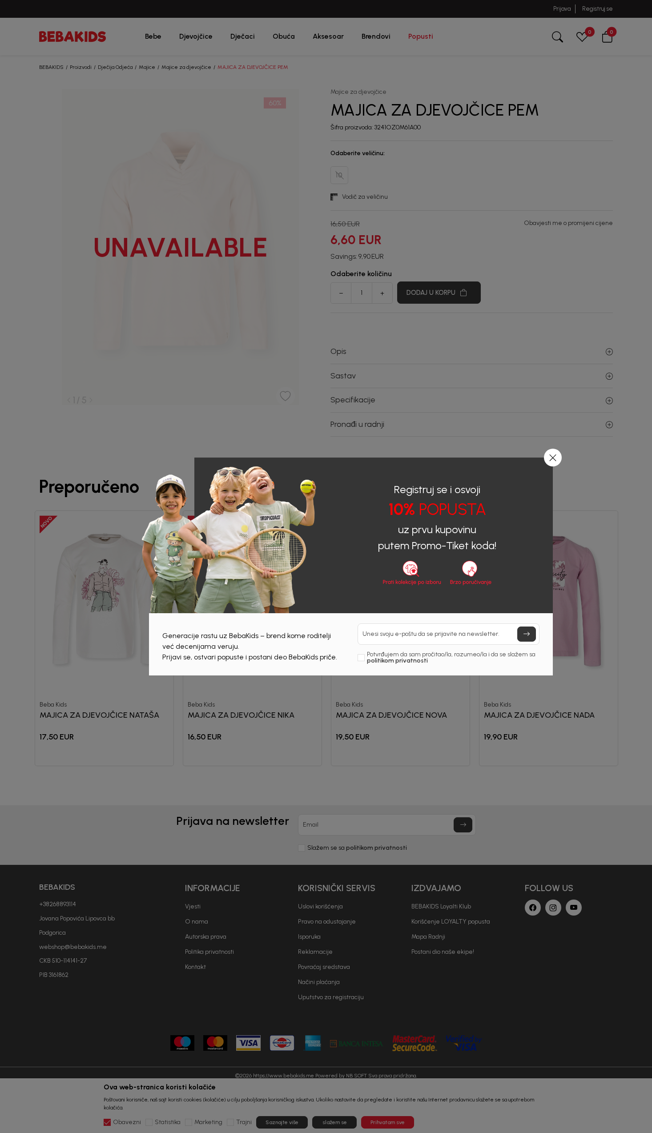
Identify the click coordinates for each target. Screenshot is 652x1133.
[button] (553, 457)
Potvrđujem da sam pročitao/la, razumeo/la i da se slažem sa (451, 657)
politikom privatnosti (397, 660)
